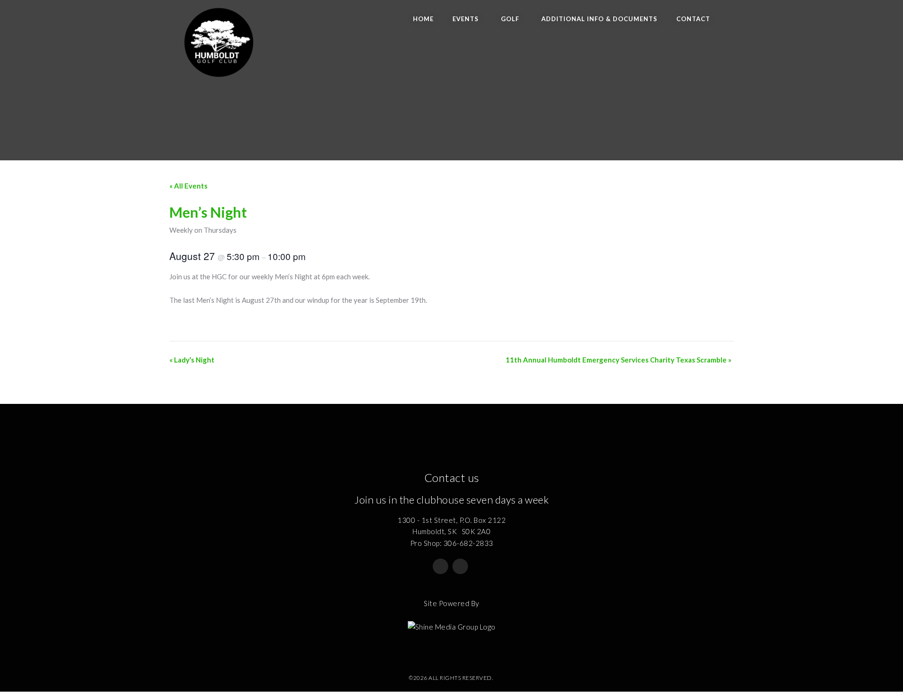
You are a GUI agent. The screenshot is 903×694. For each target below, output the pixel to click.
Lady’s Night (191, 359)
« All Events (188, 185)
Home (423, 19)
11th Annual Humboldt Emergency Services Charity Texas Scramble (618, 359)
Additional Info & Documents (599, 19)
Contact (693, 19)
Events (465, 19)
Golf (510, 19)
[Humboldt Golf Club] (218, 39)
